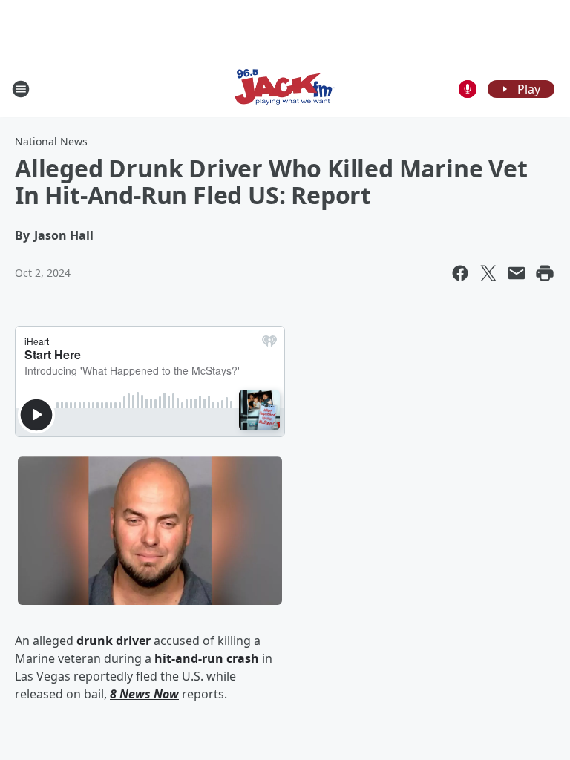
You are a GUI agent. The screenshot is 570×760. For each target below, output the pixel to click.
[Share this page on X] (488, 273)
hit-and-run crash (206, 658)
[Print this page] (544, 273)
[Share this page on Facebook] (460, 273)
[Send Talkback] (467, 89)
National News (51, 141)
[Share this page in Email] (516, 273)
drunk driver (113, 640)
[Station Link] (285, 89)
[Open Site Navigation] (21, 89)
